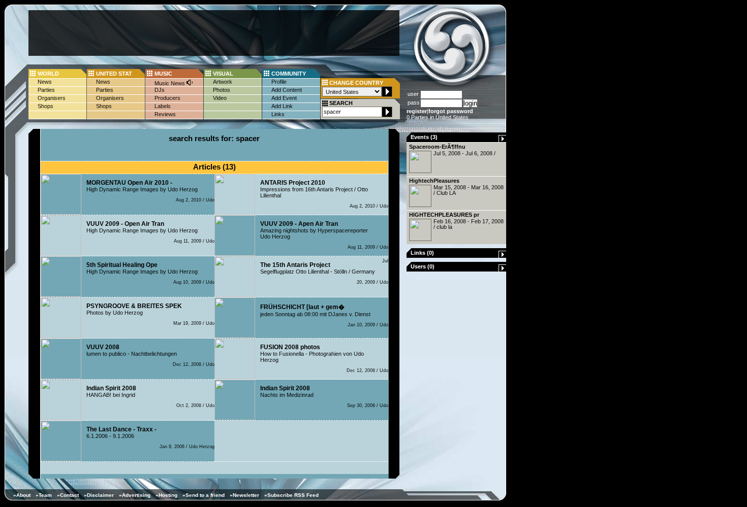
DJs (159, 90)
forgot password (450, 111)
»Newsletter (244, 495)
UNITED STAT (114, 74)
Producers (167, 98)
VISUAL (223, 74)
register (417, 111)
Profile (279, 82)
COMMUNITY (288, 74)
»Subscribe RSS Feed (291, 495)
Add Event (284, 98)
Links (278, 114)
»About (21, 495)
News (45, 82)
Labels (162, 106)
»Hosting (166, 495)
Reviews (165, 114)
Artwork (222, 82)
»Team (44, 495)
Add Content (286, 90)
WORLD (48, 74)
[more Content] (502, 140)
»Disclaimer (99, 495)
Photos (221, 90)
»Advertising (134, 495)
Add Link (282, 106)
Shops (45, 106)
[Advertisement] (214, 33)
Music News (170, 83)
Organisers (52, 98)
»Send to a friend (203, 495)
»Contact (68, 495)
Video (220, 98)
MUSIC (163, 74)
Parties (46, 90)
